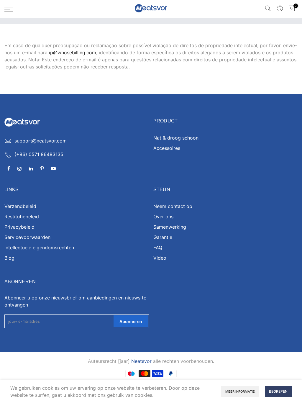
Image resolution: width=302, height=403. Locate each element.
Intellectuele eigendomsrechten (39, 247)
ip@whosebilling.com (72, 52)
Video (159, 258)
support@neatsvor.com (40, 141)
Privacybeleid (19, 227)
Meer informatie (240, 391)
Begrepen (278, 391)
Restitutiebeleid (21, 216)
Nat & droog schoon (175, 138)
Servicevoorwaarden (27, 237)
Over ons (163, 216)
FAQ (157, 247)
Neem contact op (172, 206)
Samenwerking (169, 227)
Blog (9, 258)
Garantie (162, 237)
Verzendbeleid (20, 206)
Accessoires (166, 148)
